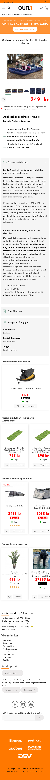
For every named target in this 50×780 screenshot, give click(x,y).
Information (43, 2)
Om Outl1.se (8, 654)
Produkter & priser (10, 649)
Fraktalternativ (9, 652)
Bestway (7, 333)
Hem (3, 15)
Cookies (6, 660)
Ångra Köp (7, 643)
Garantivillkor (8, 646)
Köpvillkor (7, 641)
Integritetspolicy (9, 657)
